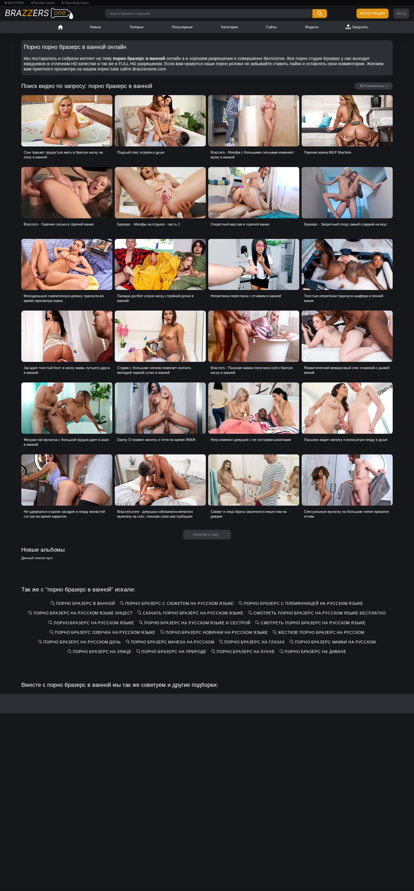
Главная (60, 27)
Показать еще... (207, 535)
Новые (95, 27)
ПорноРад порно (77, 3)
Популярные (182, 27)
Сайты (271, 27)
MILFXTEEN (15, 3)
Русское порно (44, 3)
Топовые (136, 27)
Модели (311, 27)
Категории (229, 27)
